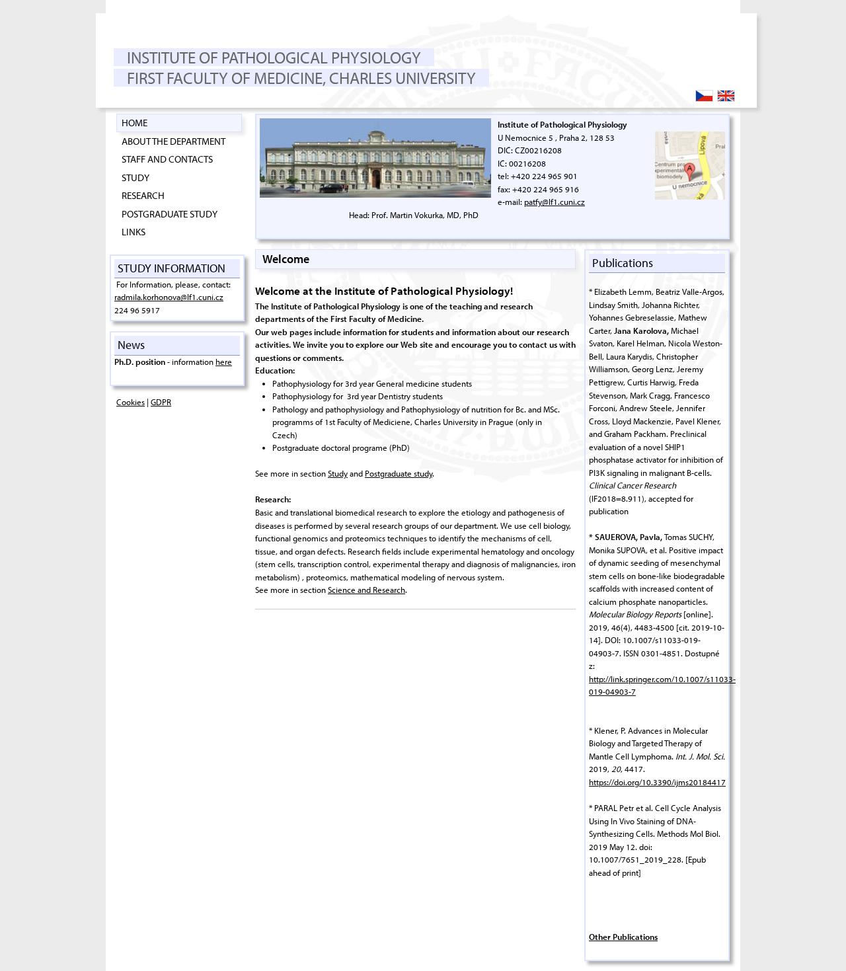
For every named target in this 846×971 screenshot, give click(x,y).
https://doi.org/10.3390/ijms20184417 (657, 782)
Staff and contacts (167, 158)
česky (712, 96)
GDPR (161, 402)
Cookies (130, 402)
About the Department (173, 140)
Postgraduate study (169, 213)
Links (133, 231)
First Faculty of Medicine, (226, 77)
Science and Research (366, 589)
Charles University (402, 77)
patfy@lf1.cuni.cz (554, 201)
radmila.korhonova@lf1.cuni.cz (168, 296)
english (734, 96)
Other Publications (623, 936)
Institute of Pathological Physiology (274, 57)
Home (134, 122)
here (223, 361)
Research (143, 195)
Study (135, 177)
